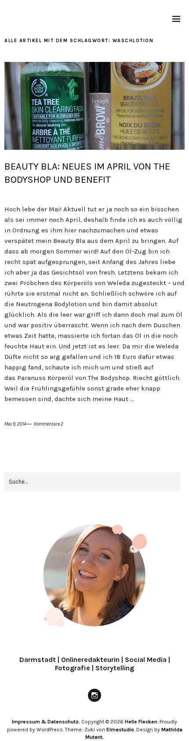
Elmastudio (120, 730)
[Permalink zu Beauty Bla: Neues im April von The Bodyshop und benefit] (94, 147)
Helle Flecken (141, 722)
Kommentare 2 (48, 424)
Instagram (94, 701)
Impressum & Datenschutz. (46, 722)
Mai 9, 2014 (15, 424)
